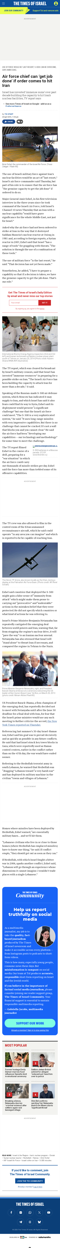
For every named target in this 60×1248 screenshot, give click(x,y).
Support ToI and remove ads (45, 10)
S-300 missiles (45, 1160)
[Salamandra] (45, 1237)
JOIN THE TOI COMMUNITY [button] (30, 1181)
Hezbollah (27, 1158)
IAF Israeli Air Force (12, 1160)
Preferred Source (13, 106)
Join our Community (13, 10)
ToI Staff (9, 114)
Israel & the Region (20, 1155)
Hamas (36, 1158)
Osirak (52, 1155)
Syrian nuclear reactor (12, 1158)
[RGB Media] (24, 1237)
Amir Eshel (44, 1158)
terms (42, 309)
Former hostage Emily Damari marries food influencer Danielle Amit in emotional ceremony (16, 1072)
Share (10, 122)
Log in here (37, 1186)
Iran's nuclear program (39, 1155)
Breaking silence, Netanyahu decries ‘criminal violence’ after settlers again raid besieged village (16, 1105)
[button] (56, 4)
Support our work (30, 1023)
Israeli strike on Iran (30, 1160)
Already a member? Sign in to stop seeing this (30, 1030)
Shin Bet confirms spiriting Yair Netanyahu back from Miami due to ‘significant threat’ (42, 1104)
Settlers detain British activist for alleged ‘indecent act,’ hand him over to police (42, 1072)
